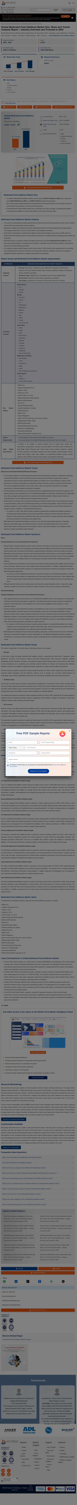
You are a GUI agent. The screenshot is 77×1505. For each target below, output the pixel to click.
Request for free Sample (38, 771)
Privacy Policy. (57, 764)
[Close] (69, 731)
